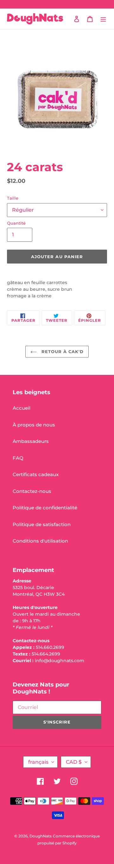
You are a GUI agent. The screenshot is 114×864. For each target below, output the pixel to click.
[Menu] (103, 19)
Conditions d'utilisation (40, 541)
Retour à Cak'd (62, 351)
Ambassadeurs (31, 441)
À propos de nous (34, 425)
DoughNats (40, 836)
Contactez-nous (32, 491)
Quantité (16, 223)
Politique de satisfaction (42, 524)
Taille (12, 198)
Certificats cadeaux (36, 474)
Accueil (21, 408)
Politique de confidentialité (45, 508)
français (38, 762)
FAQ (18, 458)
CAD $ (74, 762)
